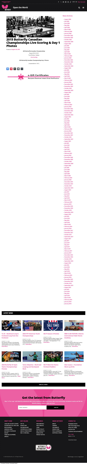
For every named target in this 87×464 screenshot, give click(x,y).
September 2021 (68, 139)
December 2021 (68, 133)
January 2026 (67, 33)
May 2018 (66, 220)
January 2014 (67, 303)
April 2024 (67, 76)
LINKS (37, 427)
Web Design (70, 456)
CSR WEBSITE (55, 427)
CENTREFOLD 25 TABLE (26, 429)
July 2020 (66, 167)
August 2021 (67, 141)
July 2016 (66, 265)
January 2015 (67, 301)
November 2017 (68, 232)
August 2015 (67, 287)
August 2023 (67, 92)
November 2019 (68, 184)
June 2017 (67, 243)
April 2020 (67, 173)
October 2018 (68, 210)
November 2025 (68, 37)
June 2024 (67, 72)
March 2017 (67, 249)
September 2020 (68, 163)
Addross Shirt (8, 429)
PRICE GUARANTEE (57, 431)
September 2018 (68, 212)
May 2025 (66, 50)
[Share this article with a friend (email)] (18, 69)
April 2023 (67, 100)
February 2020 (68, 178)
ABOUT (54, 423)
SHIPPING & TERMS (57, 433)
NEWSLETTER (39, 433)
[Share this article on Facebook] (7, 69)
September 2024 (68, 66)
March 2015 (67, 297)
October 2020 (68, 161)
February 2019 (68, 202)
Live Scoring (34, 57)
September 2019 (68, 188)
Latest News (8, 313)
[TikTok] (70, 2)
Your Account (81, 2)
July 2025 (66, 45)
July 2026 (66, 21)
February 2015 (68, 299)
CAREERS (54, 425)
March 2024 (67, 78)
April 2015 (67, 295)
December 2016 (68, 255)
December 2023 (68, 84)
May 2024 (66, 74)
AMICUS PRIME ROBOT (26, 431)
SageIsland (80, 456)
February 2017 (68, 251)
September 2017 (68, 236)
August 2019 (67, 190)
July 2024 (66, 70)
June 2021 (67, 145)
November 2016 (68, 257)
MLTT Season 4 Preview (51, 334)
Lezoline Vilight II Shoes (11, 423)
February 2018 (68, 226)
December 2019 (68, 182)
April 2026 (67, 27)
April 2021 (67, 149)
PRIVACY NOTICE (40, 434)
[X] (61, 2)
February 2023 (68, 104)
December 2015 (68, 279)
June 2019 (67, 194)
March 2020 (67, 175)
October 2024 (68, 64)
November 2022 (68, 110)
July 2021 (66, 143)
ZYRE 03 (6, 436)
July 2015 (66, 289)
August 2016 (67, 263)
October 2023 (68, 88)
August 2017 (67, 238)
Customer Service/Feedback (75, 431)
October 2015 (68, 283)
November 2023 (68, 86)
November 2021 (68, 135)
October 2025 (68, 39)
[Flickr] (66, 2)
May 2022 (66, 123)
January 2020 (67, 180)
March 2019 (67, 200)
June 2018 (67, 218)
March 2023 (67, 102)
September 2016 (68, 261)
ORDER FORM (55, 429)
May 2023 (66, 98)
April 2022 (67, 125)
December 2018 (68, 206)
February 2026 (68, 31)
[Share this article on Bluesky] (22, 69)
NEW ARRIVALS (40, 423)
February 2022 (68, 129)
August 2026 (67, 19)
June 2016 (67, 267)
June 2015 (67, 291)
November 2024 (68, 62)
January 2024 (67, 82)
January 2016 (67, 277)
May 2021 (66, 147)
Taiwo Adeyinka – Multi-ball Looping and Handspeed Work (32, 367)
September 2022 (68, 115)
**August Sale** (6, 2)
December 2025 (68, 35)
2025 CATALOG (40, 425)
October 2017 (68, 234)
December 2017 (68, 230)
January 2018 (67, 228)
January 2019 (67, 204)
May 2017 (66, 245)
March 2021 (67, 151)
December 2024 (68, 60)
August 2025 (67, 43)
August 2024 (67, 68)
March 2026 (67, 29)
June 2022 (67, 121)
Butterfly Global (72, 440)
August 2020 (67, 165)
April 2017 (67, 247)
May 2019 (66, 196)
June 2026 (67, 23)
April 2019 (67, 198)
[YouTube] (63, 2)
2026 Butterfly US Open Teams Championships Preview (9, 367)
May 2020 (66, 171)
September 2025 (68, 41)
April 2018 (67, 222)
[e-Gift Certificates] (34, 77)
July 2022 (66, 119)
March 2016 (67, 273)
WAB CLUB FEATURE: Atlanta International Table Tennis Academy (74, 336)
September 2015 (68, 285)
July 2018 (66, 216)
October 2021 (68, 137)
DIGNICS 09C (23, 425)
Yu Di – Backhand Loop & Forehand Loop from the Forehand (10, 336)
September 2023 (68, 90)
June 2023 (67, 96)
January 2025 (67, 58)
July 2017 (66, 240)
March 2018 (67, 224)
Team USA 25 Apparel (10, 434)
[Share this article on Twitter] (15, 69)
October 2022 (68, 113)
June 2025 (67, 47)
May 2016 (66, 269)
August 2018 (67, 214)
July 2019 (66, 192)
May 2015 (66, 293)
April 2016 (67, 271)
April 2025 (67, 52)
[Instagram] (68, 2)
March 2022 (67, 127)
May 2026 (66, 25)
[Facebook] (59, 2)
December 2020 (68, 157)
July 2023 (66, 94)
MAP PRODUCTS (40, 431)
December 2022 (68, 108)
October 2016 (68, 259)
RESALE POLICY (40, 429)
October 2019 (68, 186)
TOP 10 (22, 423)
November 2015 (68, 281)
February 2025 (68, 56)
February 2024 (68, 80)
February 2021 (68, 153)
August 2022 (67, 117)
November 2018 (68, 208)
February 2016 (68, 275)
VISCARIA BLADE (24, 427)
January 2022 (67, 131)
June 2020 (67, 169)
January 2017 (67, 253)
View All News (43, 384)
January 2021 (67, 155)
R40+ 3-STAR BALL (24, 433)
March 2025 (67, 54)
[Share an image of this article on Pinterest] (11, 69)
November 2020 (68, 159)
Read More (5, 346)
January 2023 (67, 106)
